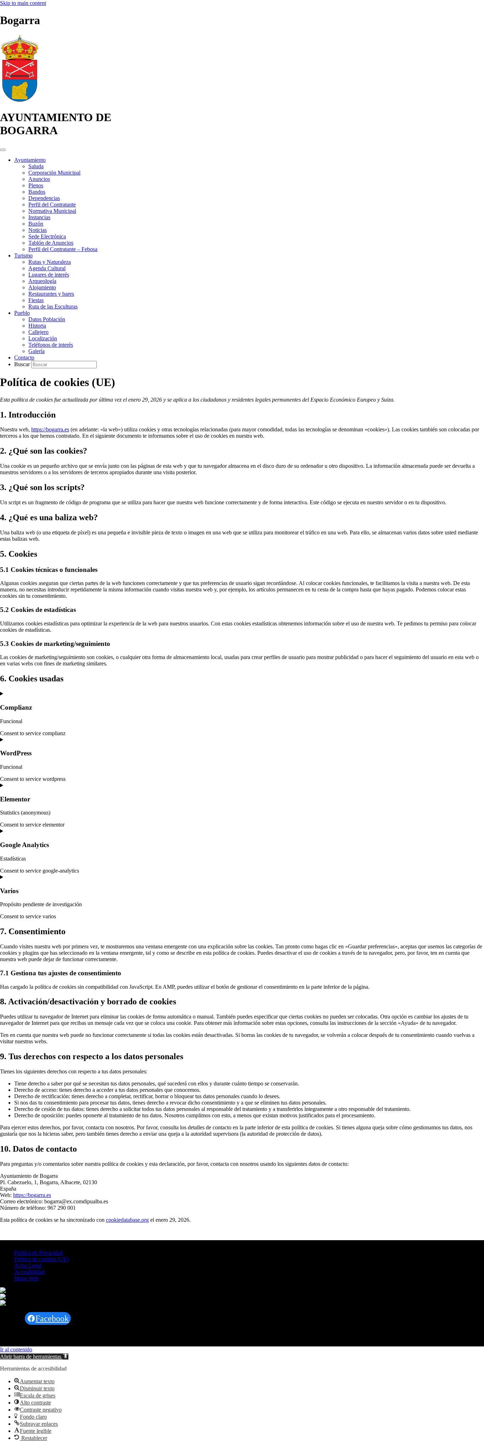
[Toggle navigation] (3, 150)
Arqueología (42, 281)
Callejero (38, 332)
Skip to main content (23, 3)
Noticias (37, 230)
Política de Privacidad (38, 1253)
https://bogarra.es (50, 429)
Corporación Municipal (54, 173)
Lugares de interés (48, 275)
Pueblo (22, 313)
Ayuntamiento (30, 160)
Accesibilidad (29, 1272)
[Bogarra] (19, 100)
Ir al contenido (16, 1349)
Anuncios (39, 179)
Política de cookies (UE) (41, 1259)
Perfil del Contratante (52, 205)
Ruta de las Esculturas (53, 306)
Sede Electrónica (47, 236)
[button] (34, 1357)
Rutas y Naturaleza (49, 262)
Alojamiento (42, 287)
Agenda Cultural (47, 268)
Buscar (22, 364)
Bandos (36, 192)
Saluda (36, 166)
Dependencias (44, 198)
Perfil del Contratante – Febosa (62, 249)
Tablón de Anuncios (50, 243)
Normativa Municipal (52, 211)
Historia (37, 326)
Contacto (24, 357)
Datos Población (46, 319)
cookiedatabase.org (127, 1220)
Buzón (35, 224)
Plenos (35, 185)
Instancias (39, 217)
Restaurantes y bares (51, 294)
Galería (36, 351)
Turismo (23, 255)
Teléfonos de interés (50, 345)
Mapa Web (26, 1278)
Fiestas (36, 300)
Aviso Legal (27, 1265)
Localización (42, 338)
